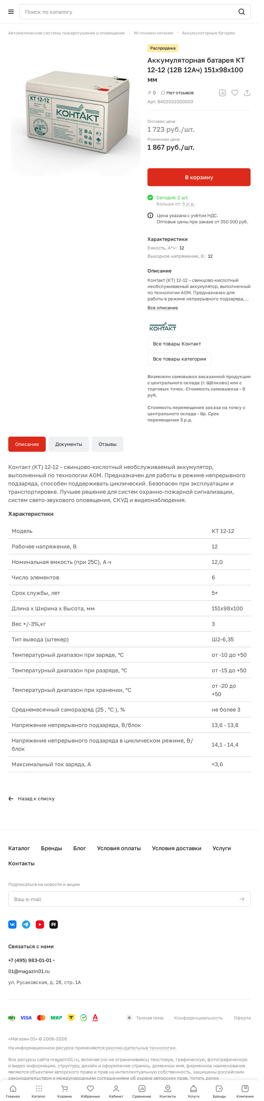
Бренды (51, 848)
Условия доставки (176, 848)
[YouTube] (40, 924)
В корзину (199, 177)
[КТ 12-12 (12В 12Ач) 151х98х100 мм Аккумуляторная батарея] (74, 110)
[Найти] (241, 11)
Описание (27, 444)
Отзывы (108, 444)
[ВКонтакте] (12, 924)
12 (181, 247)
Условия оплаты (119, 848)
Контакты (21, 863)
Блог (79, 848)
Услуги (221, 848)
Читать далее (204, 1078)
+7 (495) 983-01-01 (30, 960)
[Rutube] (54, 924)
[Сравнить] (222, 92)
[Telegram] (26, 924)
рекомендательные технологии (140, 1047)
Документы (68, 444)
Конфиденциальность (198, 1017)
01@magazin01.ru (29, 971)
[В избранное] (234, 92)
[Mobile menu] (11, 12)
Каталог (19, 848)
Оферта (242, 1017)
